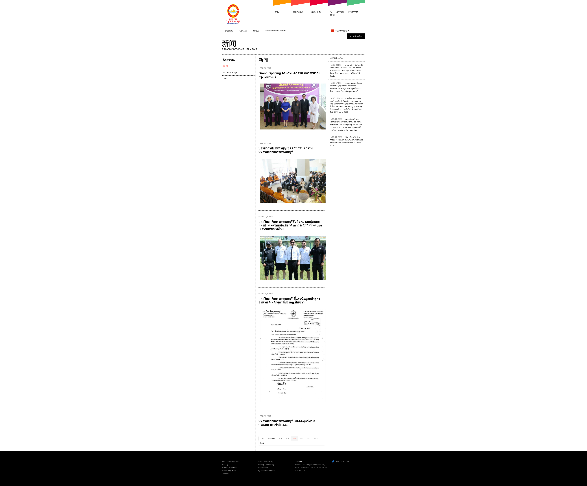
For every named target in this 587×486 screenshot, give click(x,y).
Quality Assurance (266, 471)
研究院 (256, 30)
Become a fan (342, 461)
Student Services (229, 467)
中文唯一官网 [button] (341, 30)
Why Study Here (229, 471)
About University (265, 461)
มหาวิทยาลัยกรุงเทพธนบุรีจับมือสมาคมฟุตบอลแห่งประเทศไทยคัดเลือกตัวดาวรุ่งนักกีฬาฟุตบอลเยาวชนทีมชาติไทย (290, 225)
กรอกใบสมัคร (356, 36)
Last (262, 443)
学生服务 (316, 12)
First (262, 438)
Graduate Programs (230, 461)
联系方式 (353, 12)
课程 (276, 12)
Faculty (225, 464)
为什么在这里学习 (337, 14)
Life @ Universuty (266, 464)
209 (287, 438)
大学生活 (243, 30)
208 (280, 438)
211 (301, 438)
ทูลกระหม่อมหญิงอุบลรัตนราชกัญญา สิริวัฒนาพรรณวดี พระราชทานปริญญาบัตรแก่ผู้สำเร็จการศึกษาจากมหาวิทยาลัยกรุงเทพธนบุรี (346, 87)
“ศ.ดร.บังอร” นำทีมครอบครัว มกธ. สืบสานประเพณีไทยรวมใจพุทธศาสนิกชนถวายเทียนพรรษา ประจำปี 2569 (346, 141)
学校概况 (229, 30)
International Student (275, 30)
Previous (271, 438)
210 (294, 438)
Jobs (225, 78)
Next (316, 438)
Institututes (263, 467)
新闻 (225, 66)
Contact (225, 474)
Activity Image (230, 72)
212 (308, 438)
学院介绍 (298, 12)
